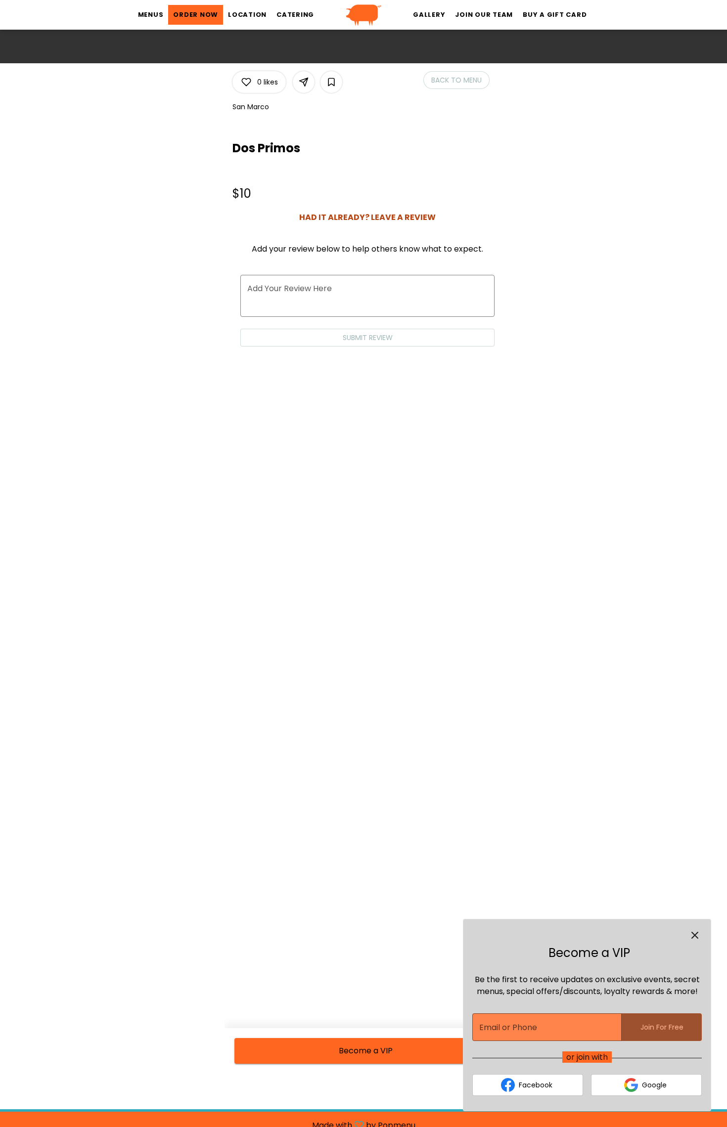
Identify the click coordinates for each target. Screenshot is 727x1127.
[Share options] (304, 82)
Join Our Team (484, 14)
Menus (151, 14)
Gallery (429, 14)
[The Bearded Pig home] (363, 14)
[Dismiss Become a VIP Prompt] (695, 935)
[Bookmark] (331, 82)
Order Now (195, 14)
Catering (295, 14)
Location (247, 14)
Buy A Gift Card (555, 14)
